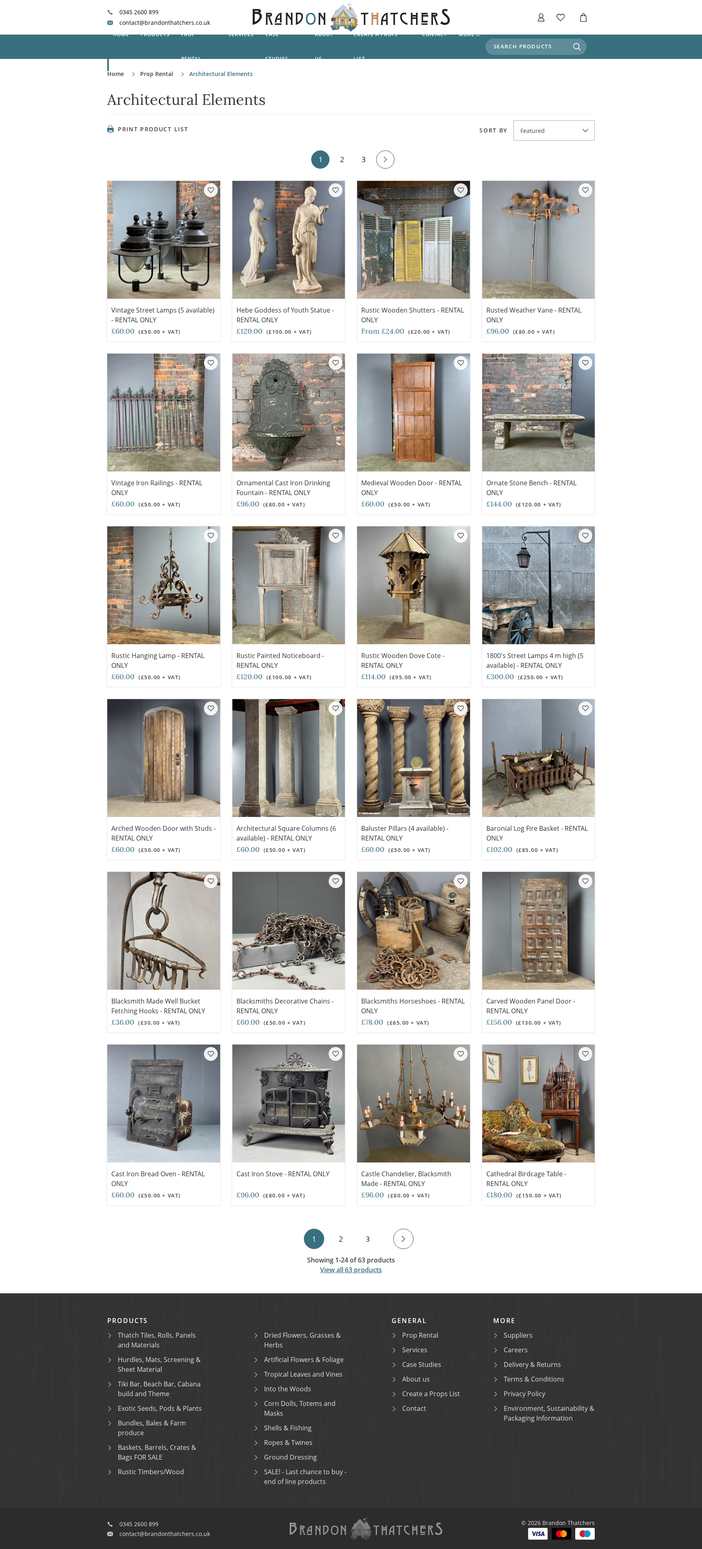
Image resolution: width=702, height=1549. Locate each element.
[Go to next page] (385, 159)
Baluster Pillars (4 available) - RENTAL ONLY (404, 833)
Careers (516, 1349)
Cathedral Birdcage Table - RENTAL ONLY (526, 1178)
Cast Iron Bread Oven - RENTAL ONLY (158, 1178)
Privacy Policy (524, 1393)
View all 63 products (351, 1270)
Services (241, 34)
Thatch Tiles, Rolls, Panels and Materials (157, 1340)
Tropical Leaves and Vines (303, 1374)
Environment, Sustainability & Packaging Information (549, 1413)
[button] (541, 17)
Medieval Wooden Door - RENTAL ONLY (411, 487)
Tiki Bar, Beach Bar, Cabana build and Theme (159, 1389)
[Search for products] (577, 46)
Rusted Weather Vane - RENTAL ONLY (533, 315)
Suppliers (518, 1335)
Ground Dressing (290, 1457)
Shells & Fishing (288, 1427)
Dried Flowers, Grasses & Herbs (302, 1340)
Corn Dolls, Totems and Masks (300, 1408)
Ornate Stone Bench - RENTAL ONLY (531, 487)
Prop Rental (191, 46)
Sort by (493, 130)
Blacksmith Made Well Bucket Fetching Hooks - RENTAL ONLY (158, 1006)
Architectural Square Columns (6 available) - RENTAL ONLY (286, 833)
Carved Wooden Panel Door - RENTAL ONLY (530, 1006)
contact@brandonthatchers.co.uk (164, 22)
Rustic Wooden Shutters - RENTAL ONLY (412, 315)
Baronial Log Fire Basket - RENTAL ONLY (537, 833)
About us (324, 46)
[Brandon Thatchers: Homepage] (351, 17)
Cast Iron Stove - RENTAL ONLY (282, 1173)
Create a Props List (431, 1393)
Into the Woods (287, 1388)
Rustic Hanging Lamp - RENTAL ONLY (157, 660)
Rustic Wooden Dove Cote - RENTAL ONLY (402, 660)
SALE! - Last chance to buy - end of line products (305, 1476)
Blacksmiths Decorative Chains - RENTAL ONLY (285, 1006)
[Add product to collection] (211, 190)
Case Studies (421, 1364)
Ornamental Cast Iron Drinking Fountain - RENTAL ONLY (283, 487)
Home (121, 34)
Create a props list (375, 46)
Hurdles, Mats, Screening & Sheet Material (159, 1364)
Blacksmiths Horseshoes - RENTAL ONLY (413, 1006)
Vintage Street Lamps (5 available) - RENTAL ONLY (162, 315)
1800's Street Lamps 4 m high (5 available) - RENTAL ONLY (534, 660)
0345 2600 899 (138, 12)
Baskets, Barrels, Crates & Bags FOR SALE (157, 1452)
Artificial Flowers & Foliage (304, 1359)
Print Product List (153, 129)
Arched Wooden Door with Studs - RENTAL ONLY (163, 833)
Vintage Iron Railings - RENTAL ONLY (156, 487)
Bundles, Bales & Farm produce (152, 1428)
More (466, 34)
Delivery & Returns (532, 1364)
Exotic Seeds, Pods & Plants (160, 1408)
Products (155, 34)
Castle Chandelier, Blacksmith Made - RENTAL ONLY (406, 1178)
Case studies (276, 46)
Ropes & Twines (288, 1442)
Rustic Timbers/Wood (151, 1471)
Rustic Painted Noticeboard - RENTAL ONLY (280, 660)
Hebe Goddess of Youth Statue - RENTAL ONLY (285, 315)
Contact (434, 34)
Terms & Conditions (534, 1379)
